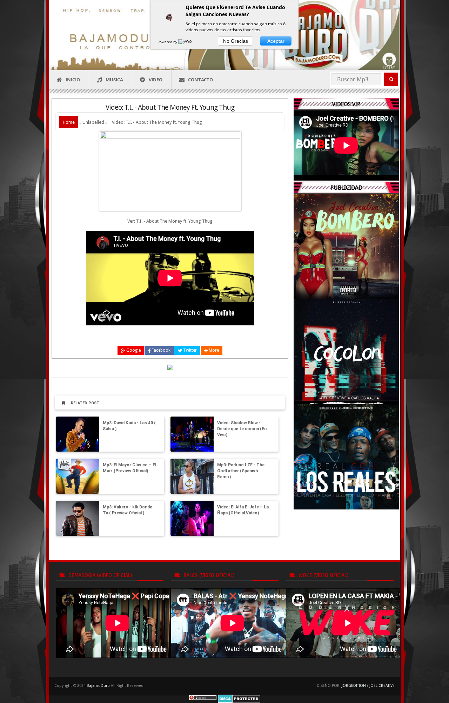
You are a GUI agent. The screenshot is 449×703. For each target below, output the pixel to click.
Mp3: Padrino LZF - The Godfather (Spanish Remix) (240, 470)
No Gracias (235, 41)
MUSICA (114, 79)
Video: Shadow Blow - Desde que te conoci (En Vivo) (242, 428)
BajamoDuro (98, 685)
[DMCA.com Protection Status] (239, 698)
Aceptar (275, 41)
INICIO (73, 79)
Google (133, 350)
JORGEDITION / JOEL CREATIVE (368, 685)
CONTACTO (200, 79)
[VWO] (185, 41)
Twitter (189, 350)
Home (69, 122)
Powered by (168, 41)
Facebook (160, 350)
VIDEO (155, 79)
